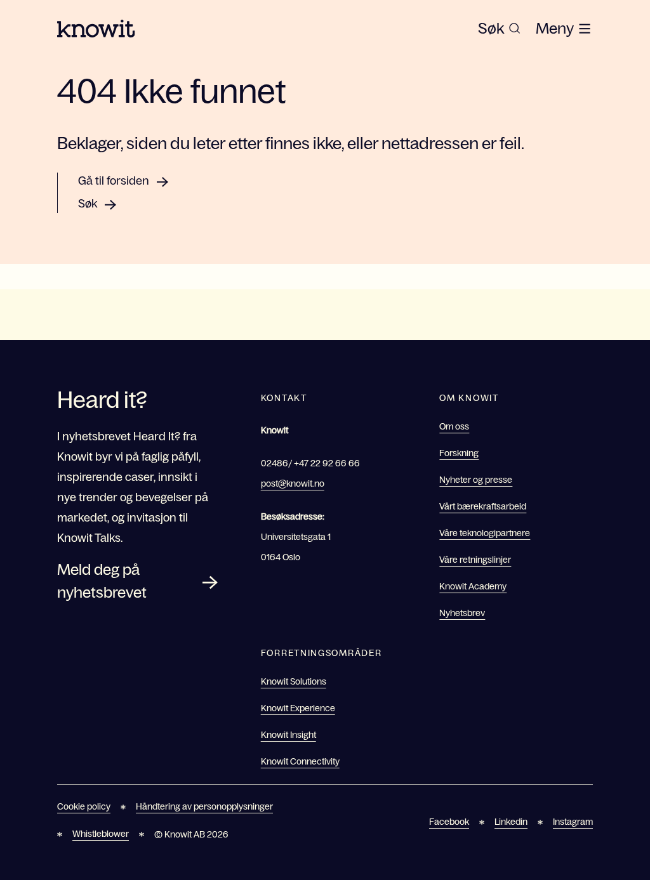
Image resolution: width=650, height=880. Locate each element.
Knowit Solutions (293, 681)
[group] (499, 29)
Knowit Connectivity (300, 761)
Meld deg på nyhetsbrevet (102, 581)
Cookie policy (83, 806)
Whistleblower (100, 834)
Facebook (449, 822)
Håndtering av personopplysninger (204, 806)
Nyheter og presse (475, 480)
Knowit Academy (473, 586)
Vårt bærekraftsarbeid (482, 506)
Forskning (459, 453)
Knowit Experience (298, 708)
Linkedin (510, 822)
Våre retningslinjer (475, 560)
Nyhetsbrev (462, 613)
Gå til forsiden (113, 180)
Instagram (573, 822)
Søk (87, 203)
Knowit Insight (288, 735)
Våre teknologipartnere (484, 533)
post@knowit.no (292, 483)
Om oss (454, 426)
